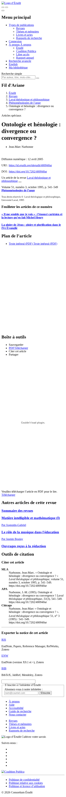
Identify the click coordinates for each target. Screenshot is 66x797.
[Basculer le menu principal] (2, 10)
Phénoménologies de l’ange (25, 102)
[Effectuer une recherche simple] (2, 7)
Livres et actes (24, 34)
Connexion (15, 41)
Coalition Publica (26, 51)
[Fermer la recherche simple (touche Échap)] (6, 7)
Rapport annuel (25, 57)
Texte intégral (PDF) (21, 243)
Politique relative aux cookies (26, 782)
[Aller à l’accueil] (11, 3)
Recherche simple (11, 73)
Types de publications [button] (21, 25)
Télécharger (8, 494)
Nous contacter (17, 714)
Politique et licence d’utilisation (27, 786)
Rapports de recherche (29, 38)
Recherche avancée (20, 61)
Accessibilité (16, 708)
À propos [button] (14, 44)
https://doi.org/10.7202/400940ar (28, 171)
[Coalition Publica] (12, 771)
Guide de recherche (20, 711)
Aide (11, 704)
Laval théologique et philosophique (29, 99)
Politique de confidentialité (24, 779)
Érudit (19, 47)
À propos (25, 44)
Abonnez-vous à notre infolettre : (23, 689)
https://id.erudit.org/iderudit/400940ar (30, 165)
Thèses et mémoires (27, 31)
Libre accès (22, 54)
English (13, 64)
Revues (20, 28)
